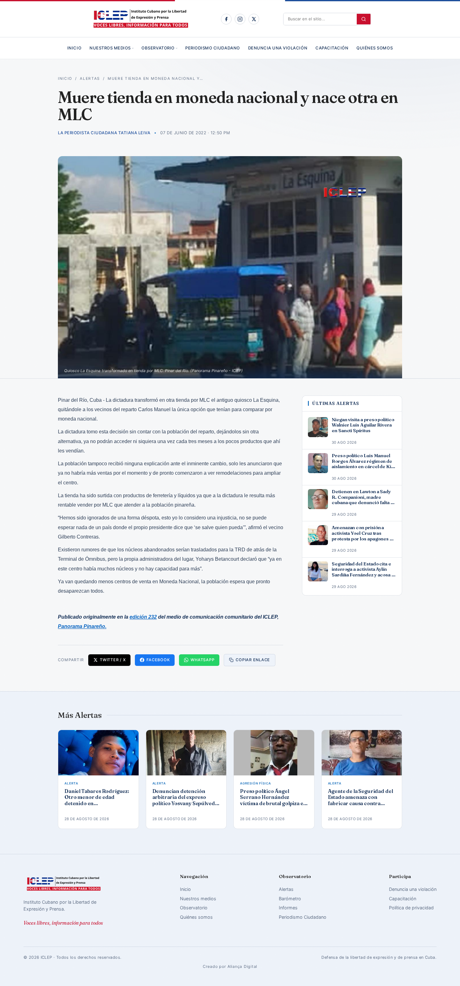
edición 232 (143, 617)
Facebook (158, 659)
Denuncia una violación (277, 47)
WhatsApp (202, 659)
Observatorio (157, 47)
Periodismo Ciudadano (212, 47)
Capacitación (331, 47)
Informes (288, 907)
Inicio (74, 47)
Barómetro (290, 898)
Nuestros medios (110, 47)
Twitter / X (112, 659)
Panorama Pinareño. (82, 626)
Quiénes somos (374, 47)
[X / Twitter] (253, 19)
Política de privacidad (411, 907)
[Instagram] (240, 19)
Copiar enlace (253, 659)
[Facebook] (226, 19)
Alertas (90, 78)
